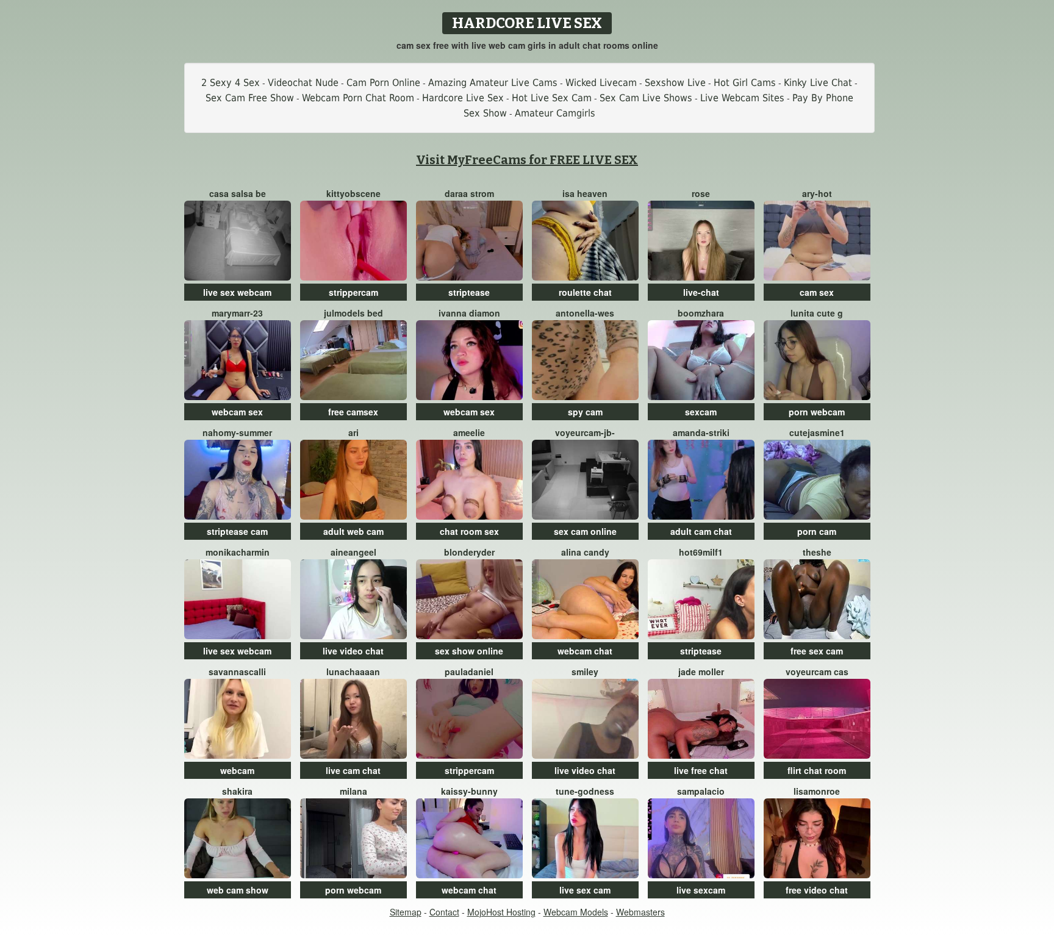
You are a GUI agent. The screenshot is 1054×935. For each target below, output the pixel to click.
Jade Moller (701, 671)
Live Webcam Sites (742, 98)
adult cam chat (701, 531)
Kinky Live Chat (818, 82)
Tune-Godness (585, 791)
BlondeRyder (469, 552)
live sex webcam (237, 292)
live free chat (701, 770)
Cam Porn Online (383, 82)
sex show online (469, 651)
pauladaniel (469, 671)
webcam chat (584, 651)
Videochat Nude (303, 82)
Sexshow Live (675, 82)
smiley (585, 671)
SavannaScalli (237, 671)
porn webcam (817, 412)
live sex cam (585, 890)
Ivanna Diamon (469, 313)
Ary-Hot (817, 193)
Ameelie (469, 432)
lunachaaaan (353, 671)
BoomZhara (701, 313)
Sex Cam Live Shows (646, 98)
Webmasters (640, 912)
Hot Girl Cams (745, 82)
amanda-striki (701, 432)
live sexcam (700, 890)
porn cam (816, 531)
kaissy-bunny (469, 791)
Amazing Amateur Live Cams (492, 82)
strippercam (353, 292)
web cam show (237, 890)
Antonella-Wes (585, 313)
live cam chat (353, 770)
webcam (237, 770)
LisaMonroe (817, 791)
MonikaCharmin (238, 552)
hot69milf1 (701, 552)
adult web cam (353, 531)
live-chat (701, 292)
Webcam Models (575, 912)
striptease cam (237, 531)
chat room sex (469, 531)
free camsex (353, 412)
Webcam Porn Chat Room (358, 98)
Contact (444, 912)
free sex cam (816, 651)
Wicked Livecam (601, 82)
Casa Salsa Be (237, 193)
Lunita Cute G (816, 313)
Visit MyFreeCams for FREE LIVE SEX (527, 159)
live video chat (353, 651)
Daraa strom (469, 193)
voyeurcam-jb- (585, 432)
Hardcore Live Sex (463, 98)
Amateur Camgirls (555, 113)
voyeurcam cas (817, 671)
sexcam (701, 412)
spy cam (585, 412)
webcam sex (237, 412)
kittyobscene (353, 193)
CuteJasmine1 (817, 432)
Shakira (237, 791)
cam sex (817, 292)
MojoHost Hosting (501, 912)
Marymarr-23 (237, 313)
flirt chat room (816, 770)
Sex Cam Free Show (250, 98)
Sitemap (405, 912)
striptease (469, 292)
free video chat (817, 890)
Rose (701, 193)
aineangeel (353, 552)
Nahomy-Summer (237, 432)
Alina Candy (585, 552)
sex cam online (585, 531)
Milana (353, 791)
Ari (353, 432)
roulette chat (585, 292)
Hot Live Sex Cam (552, 98)
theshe (817, 552)
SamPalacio (701, 791)
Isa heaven (585, 193)
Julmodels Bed (353, 313)
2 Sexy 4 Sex (230, 82)
